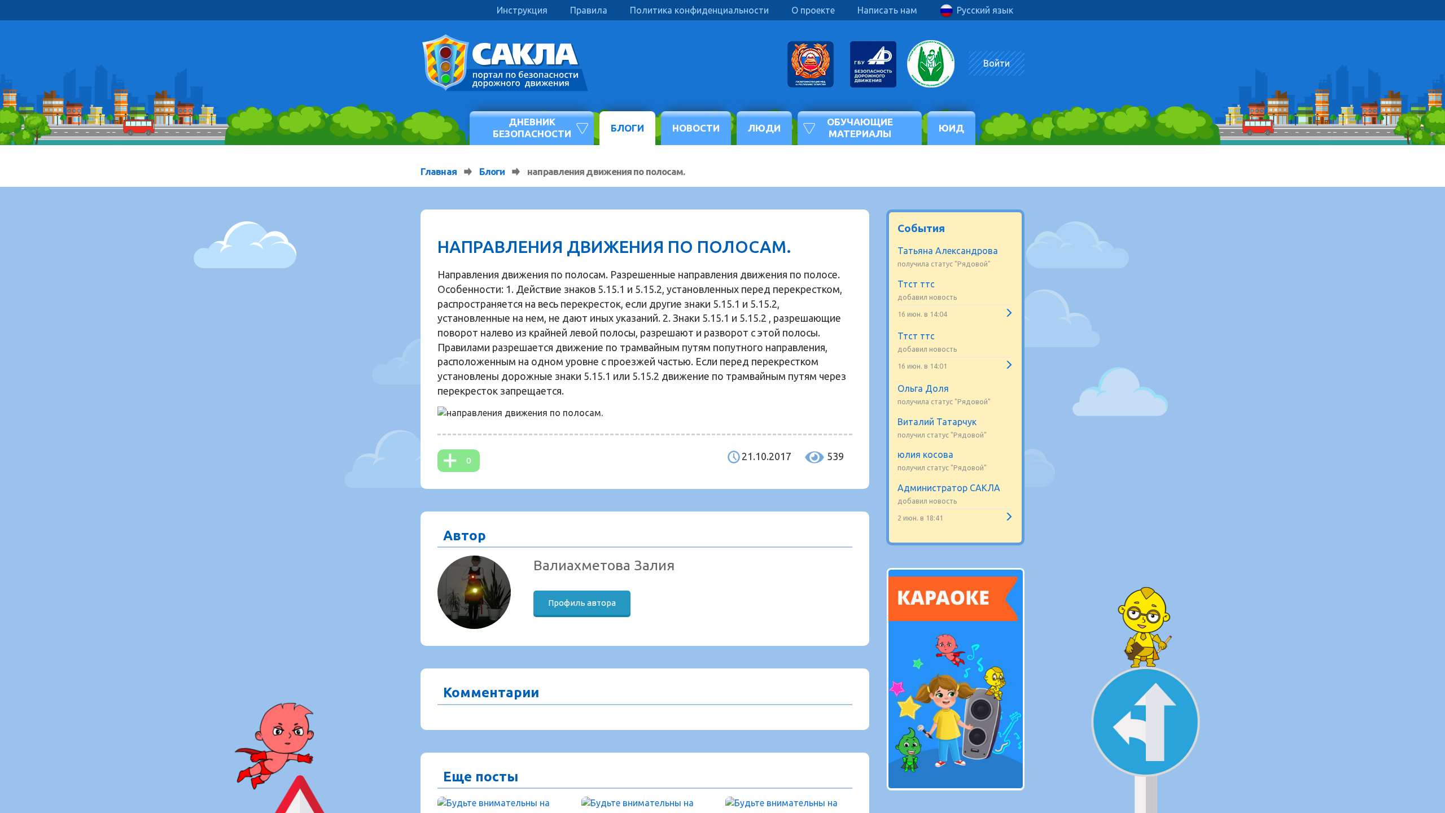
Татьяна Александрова (947, 251)
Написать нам (887, 10)
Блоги (627, 128)
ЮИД (951, 128)
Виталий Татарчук (937, 422)
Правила (588, 10)
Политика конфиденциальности (699, 10)
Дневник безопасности (532, 127)
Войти (996, 63)
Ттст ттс (916, 284)
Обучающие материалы (860, 127)
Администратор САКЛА (948, 488)
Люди (764, 128)
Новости (696, 128)
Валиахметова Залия (604, 565)
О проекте (813, 10)
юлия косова (925, 454)
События (921, 228)
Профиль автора (582, 602)
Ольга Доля (923, 388)
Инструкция (522, 10)
